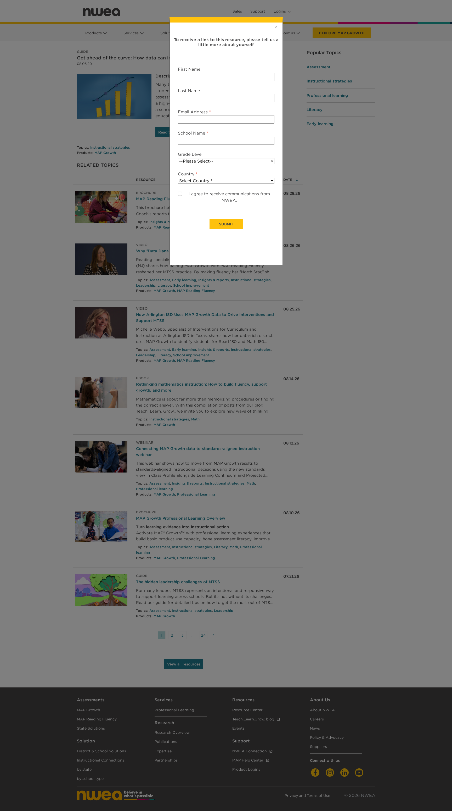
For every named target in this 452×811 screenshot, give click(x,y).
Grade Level (190, 154)
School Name (193, 133)
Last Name (189, 90)
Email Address (194, 111)
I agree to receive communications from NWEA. (229, 197)
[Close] (276, 27)
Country (187, 173)
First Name (189, 69)
